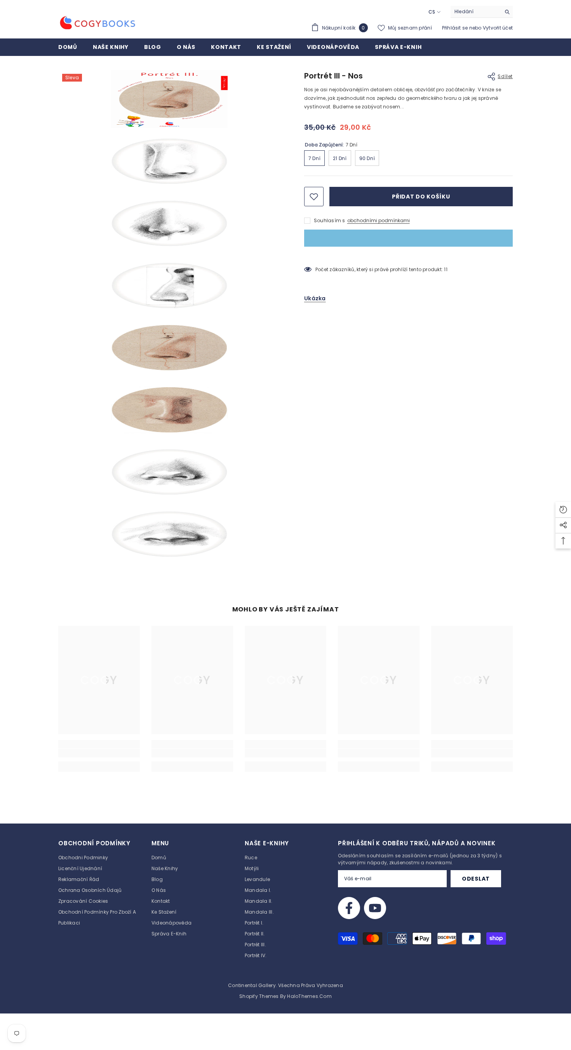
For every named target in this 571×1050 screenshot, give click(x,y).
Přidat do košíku (421, 196)
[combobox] (476, 11)
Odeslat (476, 879)
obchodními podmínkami (378, 220)
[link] (99, 753)
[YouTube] (375, 908)
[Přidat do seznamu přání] (314, 196)
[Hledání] (482, 12)
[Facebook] (349, 908)
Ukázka (315, 298)
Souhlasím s (329, 220)
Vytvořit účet (498, 27)
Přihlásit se (455, 27)
